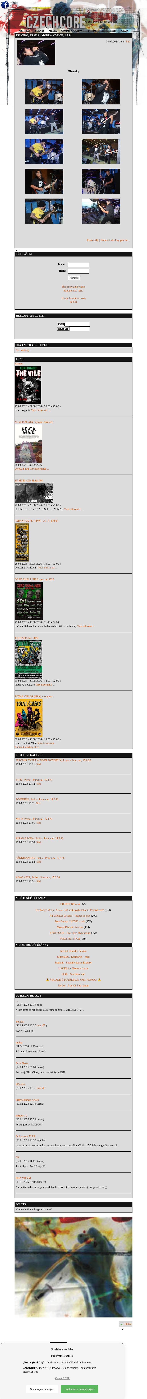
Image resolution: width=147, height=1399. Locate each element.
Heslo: (62, 270)
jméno (19, 1042)
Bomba (19, 1021)
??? (17, 1157)
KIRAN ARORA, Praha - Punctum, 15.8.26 (39, 838)
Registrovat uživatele (73, 286)
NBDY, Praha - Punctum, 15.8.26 (34, 819)
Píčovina (20, 1084)
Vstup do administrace (73, 298)
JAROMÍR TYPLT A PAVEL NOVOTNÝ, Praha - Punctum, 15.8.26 (53, 760)
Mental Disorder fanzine (70, 927)
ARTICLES (25, 30)
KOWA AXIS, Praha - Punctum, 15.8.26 (38, 877)
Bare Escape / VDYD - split (70, 921)
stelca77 (41, 1025)
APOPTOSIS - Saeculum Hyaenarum (70, 933)
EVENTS (39, 30)
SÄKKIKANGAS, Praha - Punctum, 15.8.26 (40, 858)
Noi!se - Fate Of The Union (73, 985)
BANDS (92, 30)
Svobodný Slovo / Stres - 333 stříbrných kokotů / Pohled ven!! (70, 910)
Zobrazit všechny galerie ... (115, 240)
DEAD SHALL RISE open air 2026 (34, 579)
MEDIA (53, 30)
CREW (124, 30)
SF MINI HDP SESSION (28, 480)
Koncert (19, 363)
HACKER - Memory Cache (73, 968)
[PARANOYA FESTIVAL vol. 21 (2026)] (73, 542)
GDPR (73, 302)
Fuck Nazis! (22, 1063)
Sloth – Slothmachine (73, 974)
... (17, 1000)
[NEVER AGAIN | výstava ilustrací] (73, 443)
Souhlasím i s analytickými (79, 1389)
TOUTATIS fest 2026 (26, 638)
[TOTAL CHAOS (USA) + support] (73, 718)
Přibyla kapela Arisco (27, 1100)
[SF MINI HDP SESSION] (73, 493)
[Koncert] (73, 385)
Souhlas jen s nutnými (42, 1389)
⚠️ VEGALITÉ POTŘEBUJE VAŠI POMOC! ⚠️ (73, 979)
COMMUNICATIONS (72, 30)
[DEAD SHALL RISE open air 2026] (73, 601)
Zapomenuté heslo (73, 290)
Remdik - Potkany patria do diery (73, 962)
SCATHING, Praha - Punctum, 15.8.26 (37, 799)
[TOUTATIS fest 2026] (73, 659)
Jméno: (62, 264)
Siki (128, 41)
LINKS (104, 30)
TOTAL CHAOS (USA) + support (33, 696)
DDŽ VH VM (23, 1178)
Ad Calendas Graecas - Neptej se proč (70, 915)
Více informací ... (40, 410)
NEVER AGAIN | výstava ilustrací (33, 422)
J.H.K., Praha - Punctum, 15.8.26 (34, 779)
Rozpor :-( (21, 1115)
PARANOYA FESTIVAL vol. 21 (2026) (36, 521)
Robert (41, 1088)
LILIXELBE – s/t (70, 904)
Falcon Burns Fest (70, 938)
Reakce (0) (93, 240)
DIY (114, 30)
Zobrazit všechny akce (27, 747)
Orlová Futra (22, 468)
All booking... (23, 350)
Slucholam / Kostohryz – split (73, 956)
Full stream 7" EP (25, 1136)
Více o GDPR (62, 1378)
